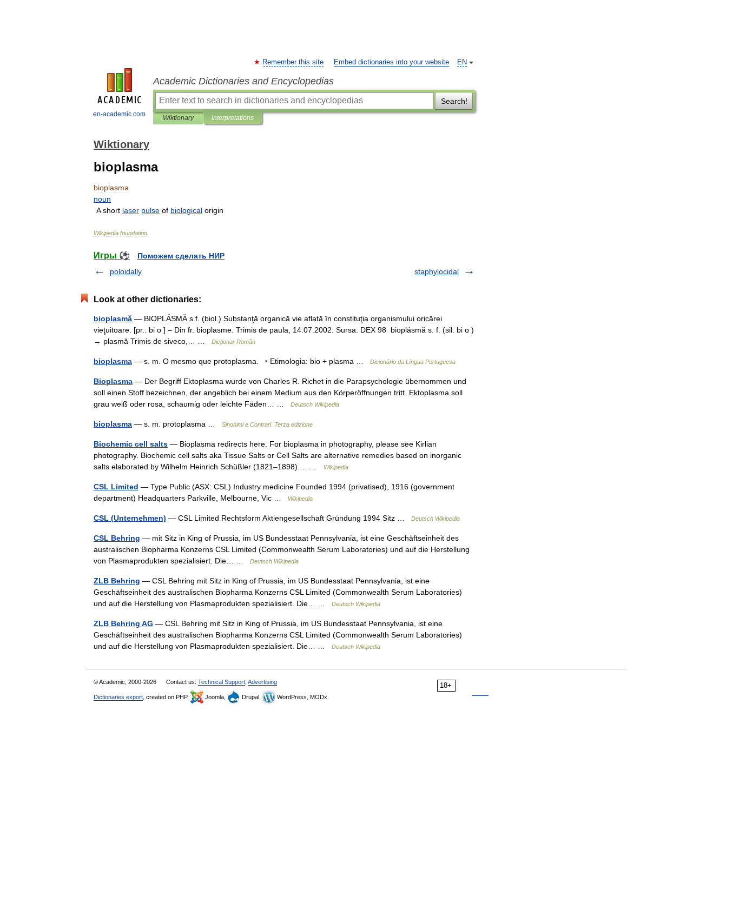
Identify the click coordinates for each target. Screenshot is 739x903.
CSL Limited (116, 486)
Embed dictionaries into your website (391, 62)
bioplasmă (113, 318)
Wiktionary (178, 118)
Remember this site (293, 62)
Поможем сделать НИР (181, 255)
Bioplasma (113, 381)
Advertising (262, 682)
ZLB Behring (117, 580)
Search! (454, 101)
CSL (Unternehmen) (130, 518)
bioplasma (113, 361)
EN (462, 62)
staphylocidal (436, 271)
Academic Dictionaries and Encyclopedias (243, 81)
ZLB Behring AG (123, 623)
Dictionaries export (118, 697)
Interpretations (233, 118)
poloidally (126, 271)
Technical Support (221, 682)
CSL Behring (117, 538)
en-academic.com (119, 114)
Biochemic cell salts (131, 444)
